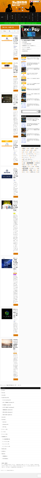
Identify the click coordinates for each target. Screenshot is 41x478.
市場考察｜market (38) (7, 404)
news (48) (3, 395)
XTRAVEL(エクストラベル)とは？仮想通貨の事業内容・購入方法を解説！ (15, 344)
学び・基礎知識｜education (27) (8, 402)
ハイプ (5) (3, 431)
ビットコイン (27, 159)
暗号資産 (25, 168)
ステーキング (33, 155)
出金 (36, 164)
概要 (38, 168)
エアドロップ (25, 155)
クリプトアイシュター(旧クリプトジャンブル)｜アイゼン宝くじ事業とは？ (15, 100)
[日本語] (35, 1)
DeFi (28, 148)
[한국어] (37, 1)
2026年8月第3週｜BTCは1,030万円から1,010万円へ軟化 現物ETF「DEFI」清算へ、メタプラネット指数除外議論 (33, 119)
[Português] (39, 1)
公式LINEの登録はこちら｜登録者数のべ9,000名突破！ (20, 23)
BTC (24, 148)
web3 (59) (3, 419)
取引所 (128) (4, 448)
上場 (24, 163)
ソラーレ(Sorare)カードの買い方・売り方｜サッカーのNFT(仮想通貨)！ (15, 173)
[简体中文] (30, 1)
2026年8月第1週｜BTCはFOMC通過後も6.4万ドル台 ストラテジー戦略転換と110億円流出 (33, 69)
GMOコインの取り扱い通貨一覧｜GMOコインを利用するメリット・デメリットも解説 (33, 58)
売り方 (29, 166)
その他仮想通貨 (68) (6, 439)
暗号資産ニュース (33, 168)
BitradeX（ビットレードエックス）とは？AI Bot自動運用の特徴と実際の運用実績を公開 (33, 89)
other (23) (3, 417)
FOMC (24, 150)
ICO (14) (3, 392)
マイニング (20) (4, 434)
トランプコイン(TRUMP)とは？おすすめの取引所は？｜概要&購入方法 (15, 68)
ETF (32, 148)
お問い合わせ (32, 17)
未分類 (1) (3, 451)
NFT (14, 180)
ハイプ (29, 17)
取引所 (12, 17)
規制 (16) (3, 453)
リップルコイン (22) (6, 446)
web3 (2, 17)
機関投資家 (25, 170)
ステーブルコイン (26, 157)
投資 (33, 166)
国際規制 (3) (5, 456)
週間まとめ (33, 171)
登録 (31, 170)
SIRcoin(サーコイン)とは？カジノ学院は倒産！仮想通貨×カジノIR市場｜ (15, 206)
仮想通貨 (7, 17)
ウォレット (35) (4, 429)
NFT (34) (4, 426)
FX (22, 17)
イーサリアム (30, 153)
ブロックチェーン (26, 161)
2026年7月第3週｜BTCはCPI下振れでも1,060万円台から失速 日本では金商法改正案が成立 (33, 105)
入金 (28, 164)
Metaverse (15, 46)
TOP (9, 385)
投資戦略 (37, 166)
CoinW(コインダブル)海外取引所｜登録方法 (33, 78)
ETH (37, 148)
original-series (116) (5, 397)
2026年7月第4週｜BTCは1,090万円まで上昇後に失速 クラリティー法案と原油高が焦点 (33, 100)
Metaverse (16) (5, 424)
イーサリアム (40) (6, 441)
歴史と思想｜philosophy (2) (7, 412)
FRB (28, 150)
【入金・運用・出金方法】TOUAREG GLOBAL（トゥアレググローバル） (32, 74)
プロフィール (37, 17)
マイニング (15, 17)
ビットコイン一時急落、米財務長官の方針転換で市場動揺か (33, 94)
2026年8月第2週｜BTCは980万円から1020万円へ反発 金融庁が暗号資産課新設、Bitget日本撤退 (33, 64)
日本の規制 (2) (5, 458)
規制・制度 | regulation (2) (7, 414)
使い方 (24, 164)
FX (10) (3, 390)
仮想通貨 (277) (4, 436)
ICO (26, 17)
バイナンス (32, 157)
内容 (32, 164)
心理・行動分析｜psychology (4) (8, 407)
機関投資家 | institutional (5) (7, 409)
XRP (31, 152)
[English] (32, 1)
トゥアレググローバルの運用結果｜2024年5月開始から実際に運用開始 (33, 84)
